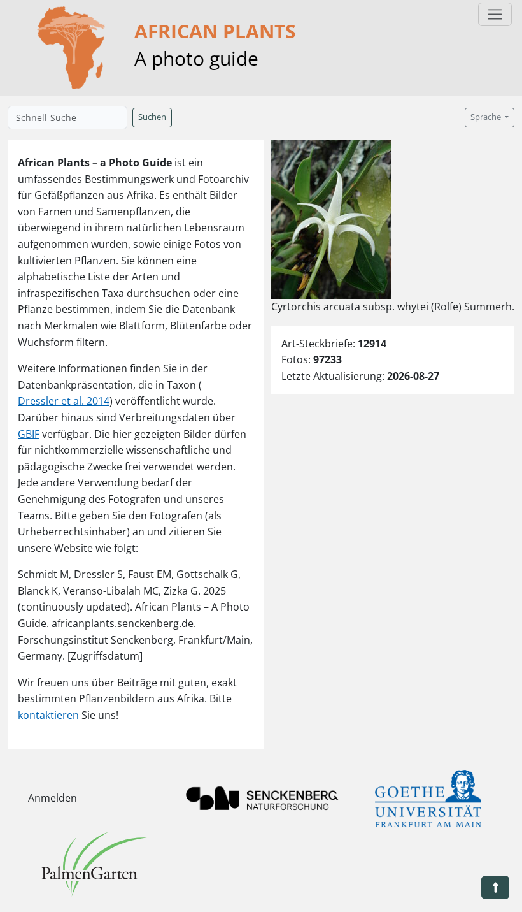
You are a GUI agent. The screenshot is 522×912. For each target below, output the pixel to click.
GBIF (28, 434)
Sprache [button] (486, 117)
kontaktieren (48, 715)
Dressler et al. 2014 (63, 401)
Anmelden (52, 798)
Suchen (152, 117)
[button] (495, 887)
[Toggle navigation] (495, 14)
